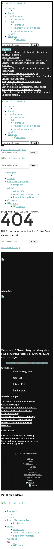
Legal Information (24, 31)
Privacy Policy (20, 384)
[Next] (15, 49)
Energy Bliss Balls (10, 57)
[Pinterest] (2, 97)
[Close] (2, 155)
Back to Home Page (10, 247)
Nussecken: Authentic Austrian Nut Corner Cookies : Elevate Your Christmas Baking (19, 410)
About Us (19, 24)
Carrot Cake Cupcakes (12, 443)
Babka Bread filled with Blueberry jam (20, 73)
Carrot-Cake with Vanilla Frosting (17, 435)
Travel (11, 13)
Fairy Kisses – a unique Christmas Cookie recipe (25, 60)
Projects (19, 18)
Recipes (11, 8)
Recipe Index (19, 390)
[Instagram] (10, 97)
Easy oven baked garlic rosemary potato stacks (24, 87)
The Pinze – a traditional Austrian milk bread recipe (18, 403)
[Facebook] (6, 97)
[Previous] (12, 49)
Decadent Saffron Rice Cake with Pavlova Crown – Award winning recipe (20, 439)
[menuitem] (12, 36)
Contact (11, 34)
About (11, 21)
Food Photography (16, 16)
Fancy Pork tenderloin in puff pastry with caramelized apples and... (21, 82)
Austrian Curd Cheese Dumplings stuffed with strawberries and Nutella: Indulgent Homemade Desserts (18, 421)
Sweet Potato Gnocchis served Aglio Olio (21, 89)
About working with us (27, 27)
